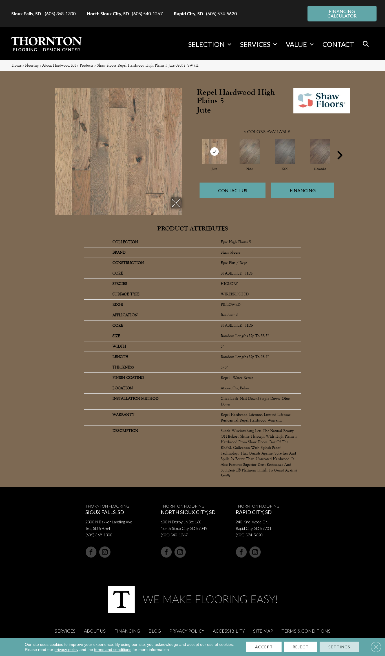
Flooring (32, 65)
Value (296, 44)
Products (86, 65)
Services (255, 44)
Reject (301, 646)
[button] (229, 44)
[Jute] (214, 151)
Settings (339, 646)
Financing (303, 190)
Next (339, 147)
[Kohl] (285, 151)
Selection (206, 44)
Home (16, 65)
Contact (338, 44)
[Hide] (249, 151)
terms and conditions (112, 649)
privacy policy (66, 649)
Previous (194, 147)
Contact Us (232, 190)
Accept (264, 646)
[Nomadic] (320, 151)
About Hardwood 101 (59, 65)
